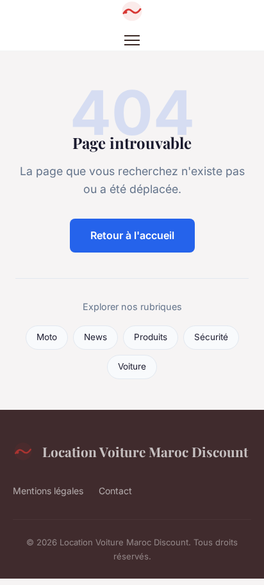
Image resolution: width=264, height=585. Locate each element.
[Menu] (132, 40)
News (95, 337)
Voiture (132, 366)
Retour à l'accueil (132, 235)
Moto (47, 337)
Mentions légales (48, 490)
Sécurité (211, 337)
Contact (115, 490)
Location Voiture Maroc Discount (145, 451)
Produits (150, 337)
